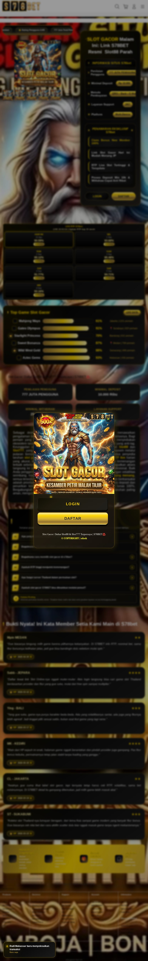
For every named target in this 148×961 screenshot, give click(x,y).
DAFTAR (72, 518)
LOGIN (73, 504)
